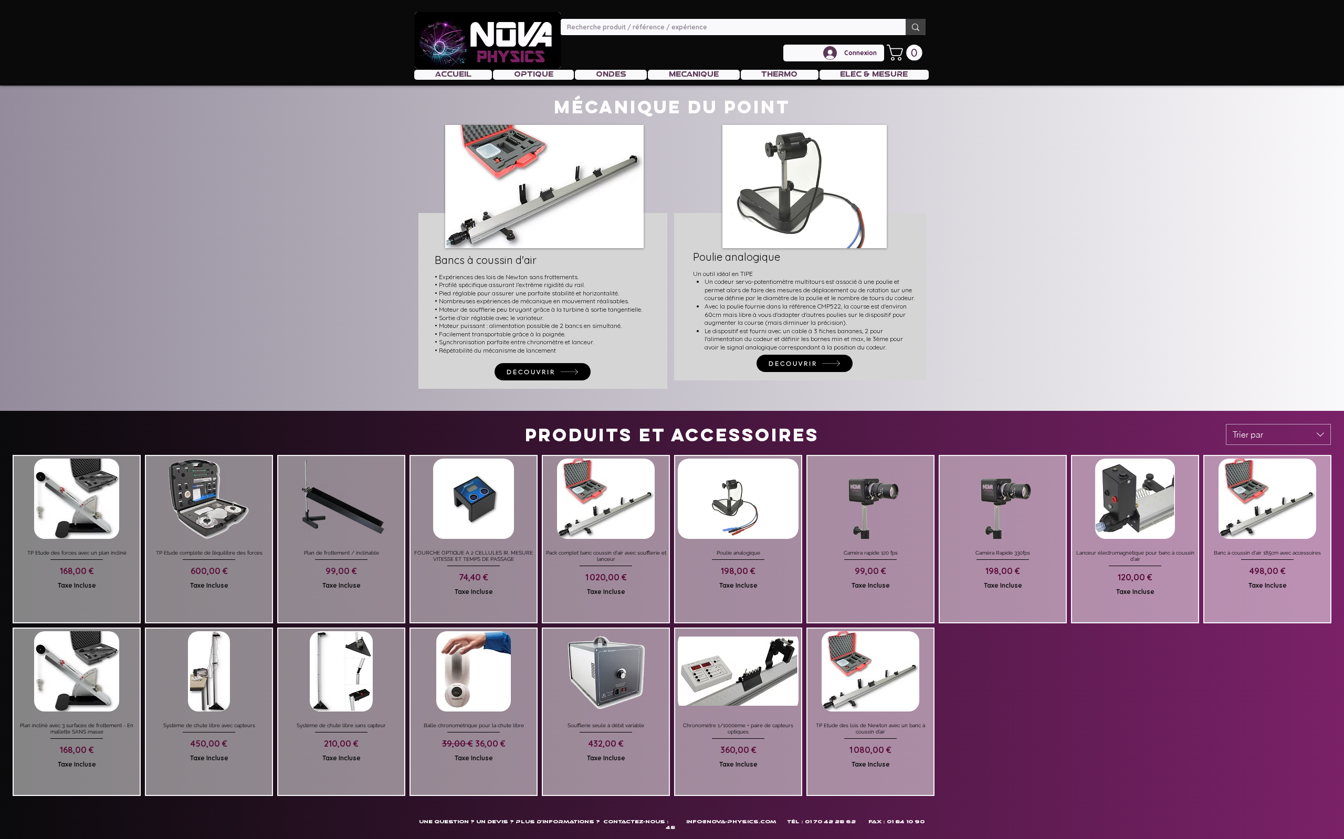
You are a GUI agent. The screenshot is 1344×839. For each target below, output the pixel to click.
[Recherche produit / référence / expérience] (916, 27)
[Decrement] (21, 612)
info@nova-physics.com (731, 821)
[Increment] (131, 612)
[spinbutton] (76, 612)
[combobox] (1278, 434)
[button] (906, 53)
